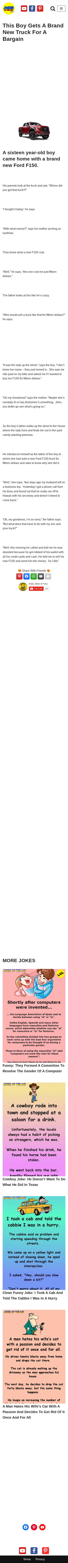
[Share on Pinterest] (19, 576)
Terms (27, 1559)
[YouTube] (42, 1527)
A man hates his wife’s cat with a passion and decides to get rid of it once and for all (34, 1411)
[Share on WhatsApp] (34, 576)
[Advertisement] (34, 81)
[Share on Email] (41, 576)
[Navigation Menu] (61, 8)
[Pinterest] (40, 8)
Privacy (40, 1559)
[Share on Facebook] (26, 576)
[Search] (52, 8)
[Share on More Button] (48, 576)
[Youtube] (24, 8)
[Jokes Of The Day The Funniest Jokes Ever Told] (9, 8)
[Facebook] (32, 8)
